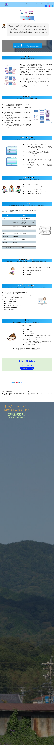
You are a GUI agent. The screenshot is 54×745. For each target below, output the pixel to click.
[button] (27, 45)
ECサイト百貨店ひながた (10, 393)
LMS (33, 393)
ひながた (5, 394)
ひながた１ (10, 394)
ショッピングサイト (42, 393)
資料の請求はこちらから (28, 368)
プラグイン (49, 393)
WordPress (18, 393)
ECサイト (3, 393)
